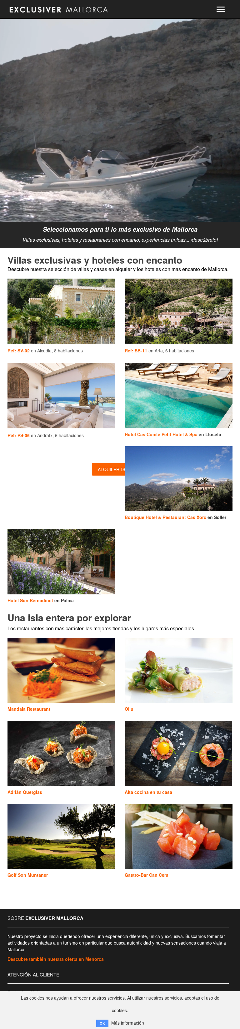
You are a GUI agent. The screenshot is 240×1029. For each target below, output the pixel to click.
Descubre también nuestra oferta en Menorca (56, 959)
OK (102, 1023)
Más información (127, 1023)
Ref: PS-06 (19, 435)
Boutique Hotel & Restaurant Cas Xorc (165, 517)
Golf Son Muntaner (28, 875)
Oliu (129, 709)
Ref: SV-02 (19, 350)
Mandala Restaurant (29, 709)
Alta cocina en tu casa (148, 792)
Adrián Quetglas (25, 792)
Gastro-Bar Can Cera (146, 875)
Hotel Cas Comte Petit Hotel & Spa (161, 434)
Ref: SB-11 (136, 350)
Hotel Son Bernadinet (30, 600)
